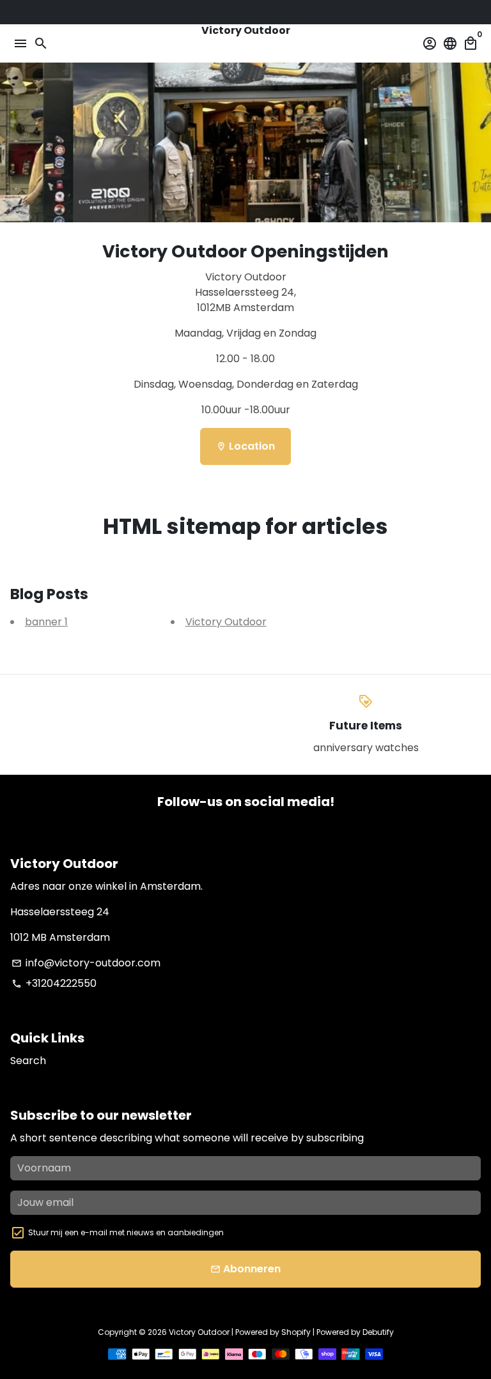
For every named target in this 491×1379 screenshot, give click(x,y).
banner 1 (46, 621)
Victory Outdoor (226, 621)
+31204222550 (54, 983)
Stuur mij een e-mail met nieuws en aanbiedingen (126, 1232)
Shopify (296, 1332)
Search (28, 1060)
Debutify (378, 1332)
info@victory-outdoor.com (86, 963)
